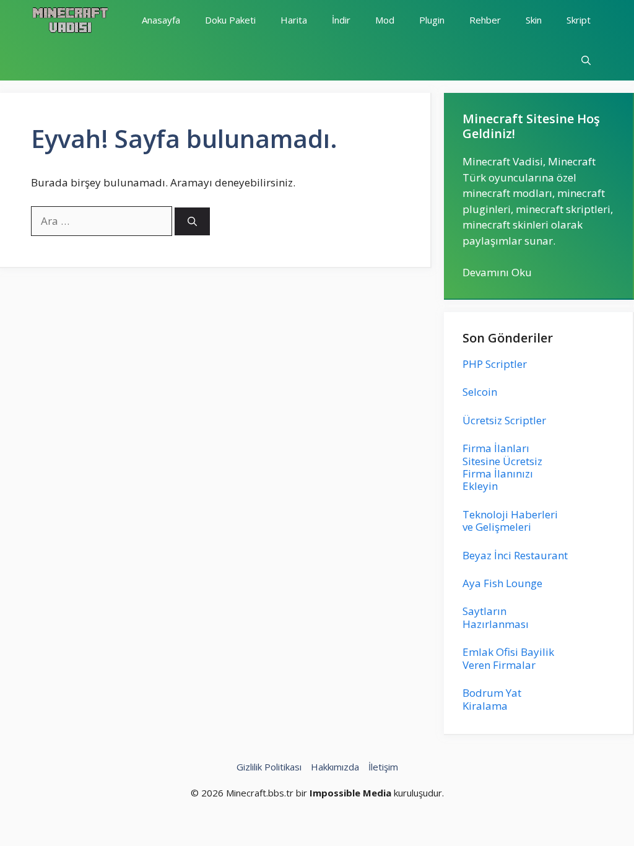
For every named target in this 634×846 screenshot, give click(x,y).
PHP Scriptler (494, 364)
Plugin (432, 20)
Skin (534, 20)
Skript (579, 20)
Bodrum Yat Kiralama (491, 699)
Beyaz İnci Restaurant (515, 555)
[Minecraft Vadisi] (70, 20)
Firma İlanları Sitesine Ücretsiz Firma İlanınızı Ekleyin (502, 467)
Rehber (485, 20)
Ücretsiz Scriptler (504, 420)
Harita (293, 20)
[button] (586, 60)
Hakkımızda (335, 767)
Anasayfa (161, 20)
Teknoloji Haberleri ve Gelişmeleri (510, 520)
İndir (341, 20)
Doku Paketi (230, 20)
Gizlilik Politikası (269, 767)
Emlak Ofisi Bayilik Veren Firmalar (508, 658)
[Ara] (192, 221)
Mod (384, 20)
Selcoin (479, 392)
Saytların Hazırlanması (495, 617)
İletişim (383, 767)
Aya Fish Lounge (502, 583)
